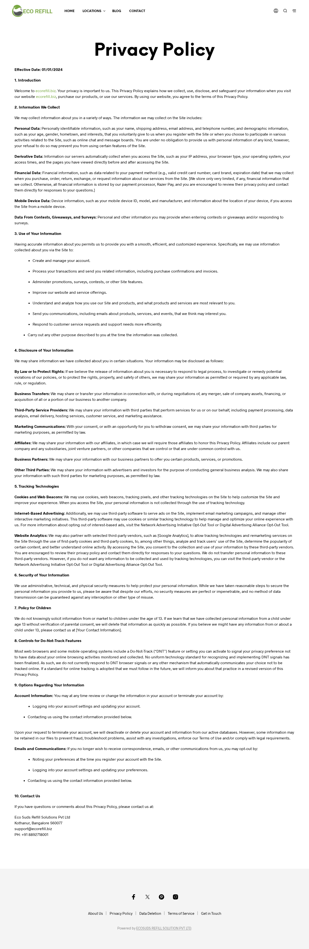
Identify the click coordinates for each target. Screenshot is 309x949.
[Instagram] (175, 897)
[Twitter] (147, 897)
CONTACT (137, 11)
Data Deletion (150, 913)
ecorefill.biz (45, 90)
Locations (92, 11)
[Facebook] (133, 897)
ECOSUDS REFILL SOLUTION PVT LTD (163, 928)
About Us (95, 913)
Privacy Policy (121, 913)
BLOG (116, 11)
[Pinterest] (161, 897)
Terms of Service (181, 913)
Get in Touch (211, 913)
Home (69, 11)
